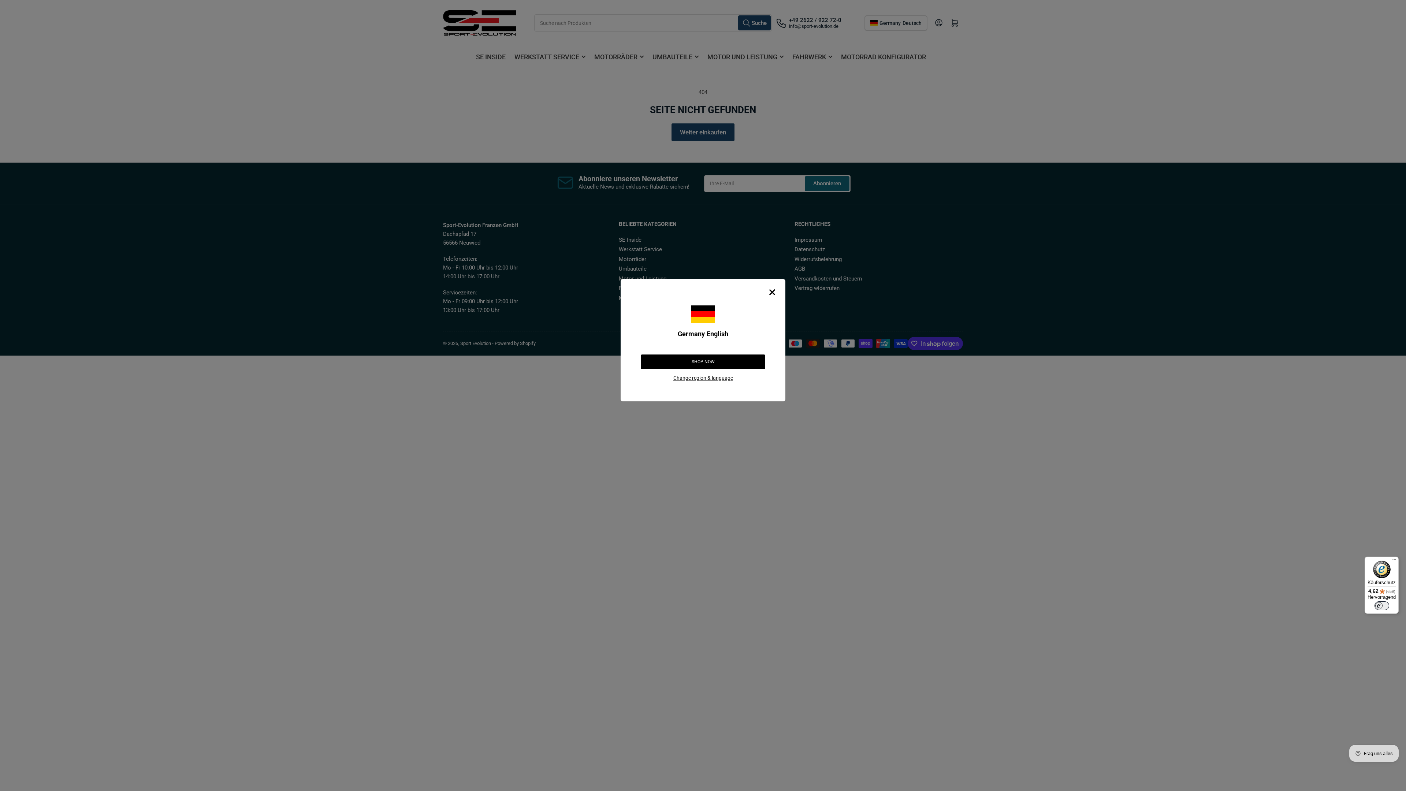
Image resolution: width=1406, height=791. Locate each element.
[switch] (1382, 605)
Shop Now (703, 361)
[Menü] (1394, 561)
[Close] (772, 292)
